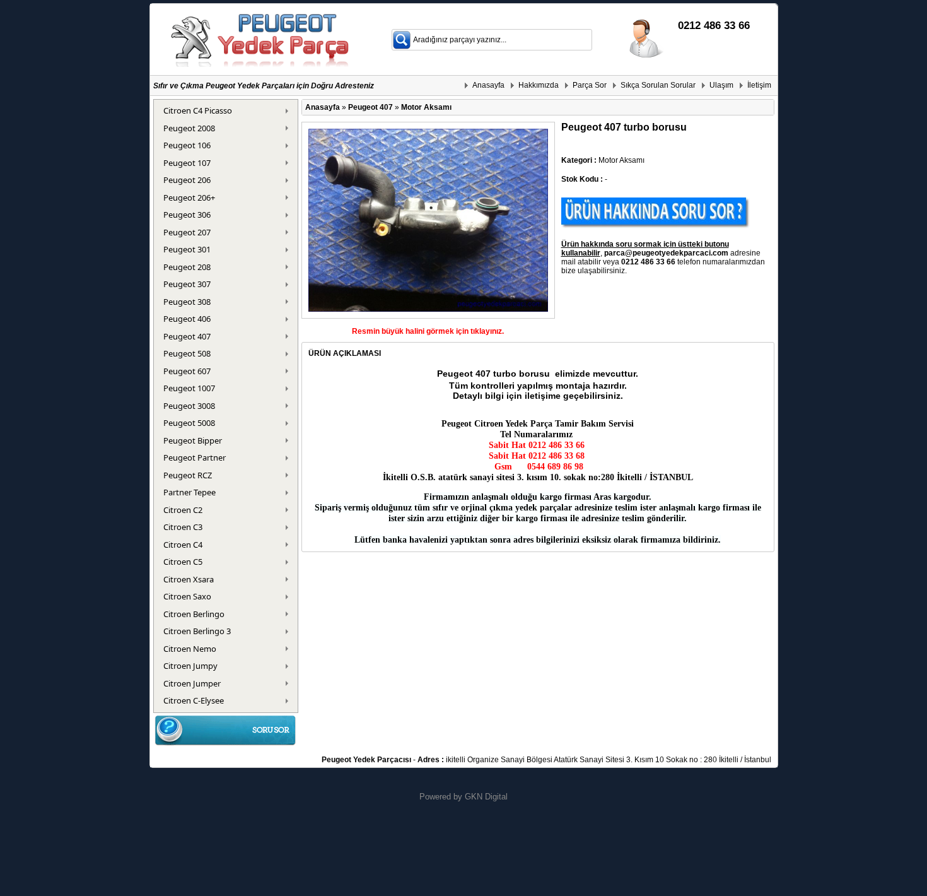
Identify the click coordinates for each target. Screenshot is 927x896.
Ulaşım (721, 85)
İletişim (759, 85)
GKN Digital (486, 796)
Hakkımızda (538, 85)
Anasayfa (488, 85)
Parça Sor (590, 85)
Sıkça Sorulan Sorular (658, 85)
